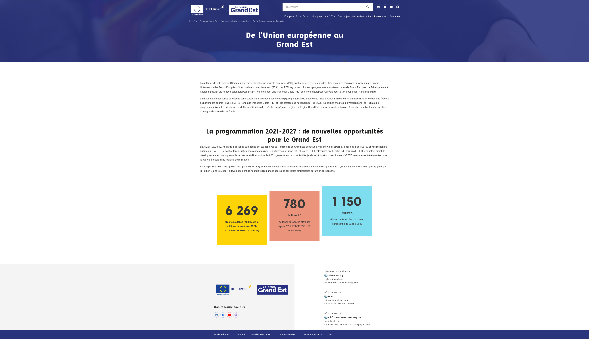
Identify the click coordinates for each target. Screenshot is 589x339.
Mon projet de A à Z (322, 16)
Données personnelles (260, 334)
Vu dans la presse (312, 334)
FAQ (329, 334)
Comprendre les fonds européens (235, 21)
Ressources (380, 16)
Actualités (395, 16)
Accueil (192, 21)
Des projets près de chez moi (353, 16)
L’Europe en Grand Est (294, 16)
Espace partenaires (287, 334)
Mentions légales (221, 334)
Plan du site (240, 334)
